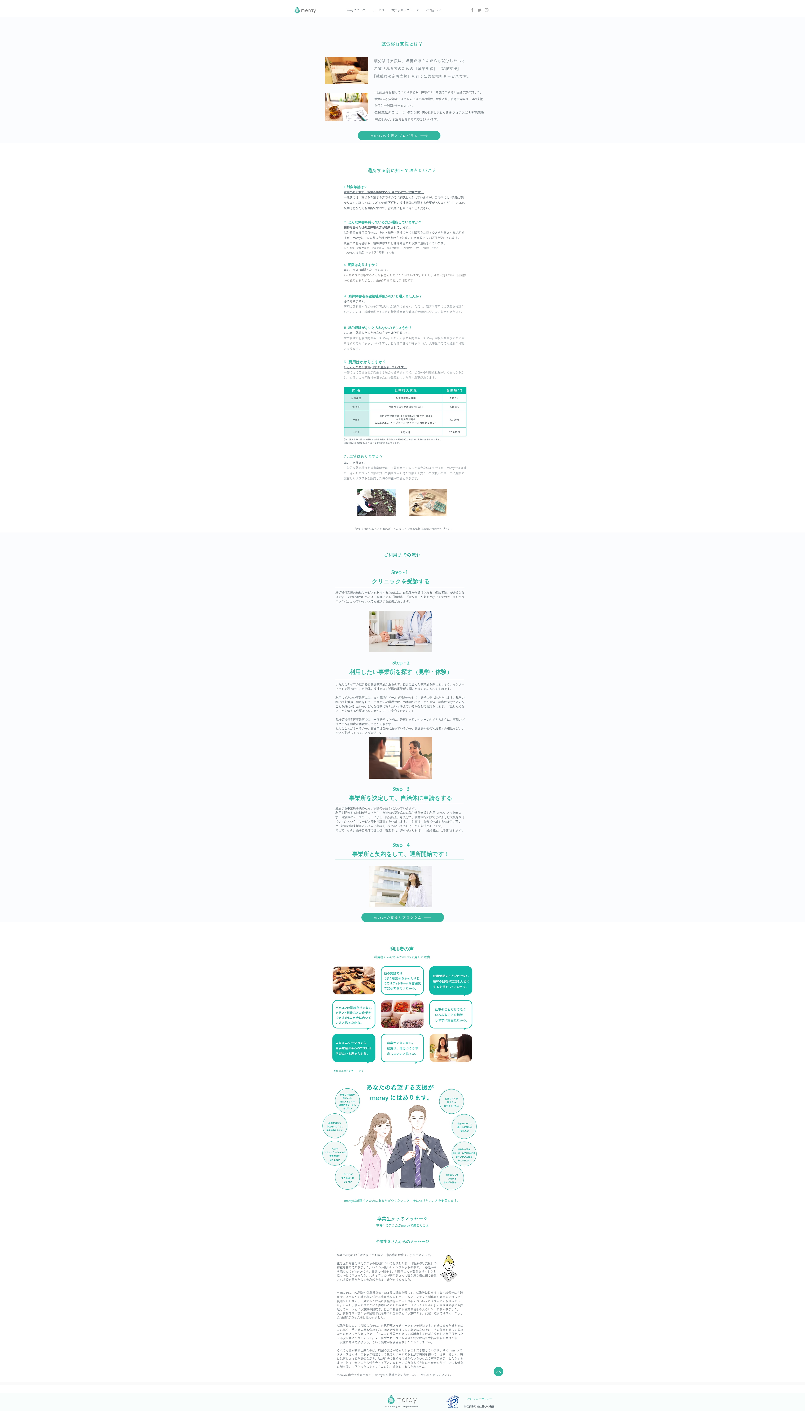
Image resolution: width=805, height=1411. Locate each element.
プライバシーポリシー (479, 1399)
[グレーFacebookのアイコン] (472, 10)
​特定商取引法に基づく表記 (479, 1406)
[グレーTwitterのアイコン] (479, 10)
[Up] (498, 1371)
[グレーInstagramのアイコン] (486, 10)
